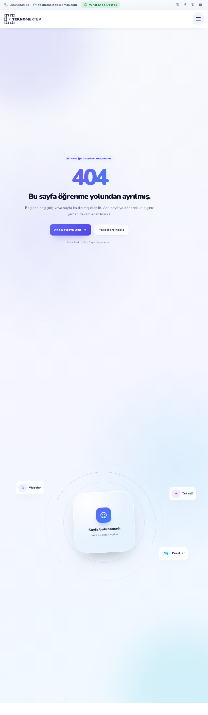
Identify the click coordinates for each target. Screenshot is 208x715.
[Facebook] (185, 5)
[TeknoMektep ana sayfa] (22, 19)
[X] (192, 5)
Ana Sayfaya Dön (67, 230)
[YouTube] (200, 5)
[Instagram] (177, 5)
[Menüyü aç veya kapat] (198, 19)
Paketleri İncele (111, 230)
